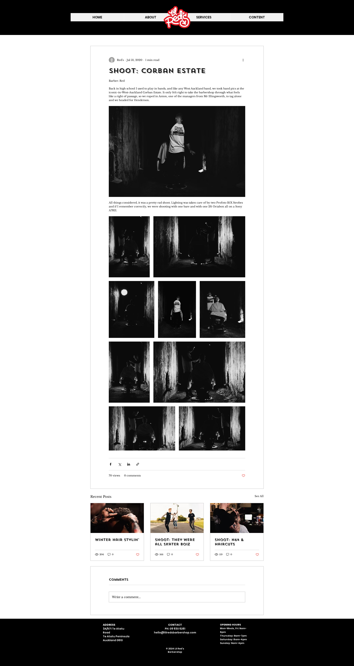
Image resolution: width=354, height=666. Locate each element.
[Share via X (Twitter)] (119, 464)
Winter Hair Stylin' (117, 540)
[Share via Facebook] (110, 464)
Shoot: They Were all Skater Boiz (175, 542)
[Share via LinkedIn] (128, 464)
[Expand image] (129, 246)
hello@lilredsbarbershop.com (175, 632)
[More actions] (243, 60)
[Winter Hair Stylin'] (117, 518)
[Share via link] (137, 464)
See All (259, 496)
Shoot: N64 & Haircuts (229, 542)
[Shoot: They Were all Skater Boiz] (177, 518)
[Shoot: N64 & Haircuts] (236, 518)
